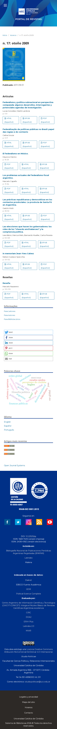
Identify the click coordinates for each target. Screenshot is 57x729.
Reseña (6, 283)
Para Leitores (9, 311)
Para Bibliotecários (12, 319)
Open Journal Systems (14, 465)
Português (9, 430)
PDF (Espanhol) (45, 120)
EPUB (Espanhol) (27, 120)
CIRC (28, 612)
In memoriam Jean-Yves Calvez (18, 253)
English (7, 422)
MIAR (28, 630)
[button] (28, 332)
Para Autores (9, 315)
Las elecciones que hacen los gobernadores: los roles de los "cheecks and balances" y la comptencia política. (27, 229)
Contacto (28, 713)
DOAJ (28, 617)
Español (7, 426)
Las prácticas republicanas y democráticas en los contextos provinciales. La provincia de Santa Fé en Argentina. (27, 202)
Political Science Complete (28, 594)
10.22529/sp (31, 536)
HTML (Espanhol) (9, 120)
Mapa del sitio (28, 702)
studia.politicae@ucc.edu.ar (37, 681)
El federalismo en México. (15, 153)
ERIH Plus (28, 621)
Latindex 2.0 (28, 626)
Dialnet (28, 580)
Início (5, 35)
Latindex (28, 558)
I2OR (28, 589)
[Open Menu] (5, 5)
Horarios (28, 707)
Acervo (13, 35)
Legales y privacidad (28, 697)
